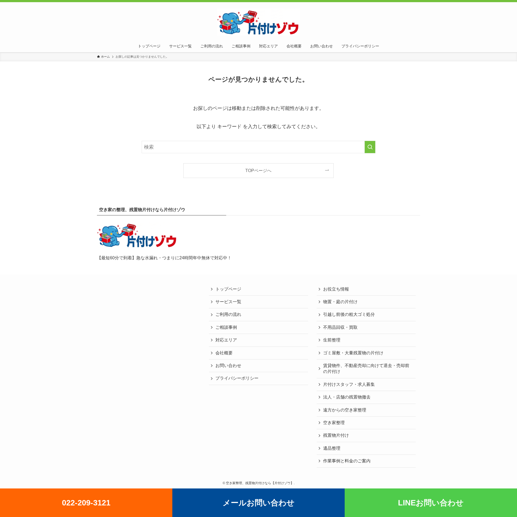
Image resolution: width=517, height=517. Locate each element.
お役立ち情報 (336, 289)
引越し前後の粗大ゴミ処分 (349, 314)
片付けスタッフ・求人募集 (349, 384)
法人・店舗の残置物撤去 (347, 397)
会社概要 (224, 353)
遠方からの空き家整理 (344, 410)
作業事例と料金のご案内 (347, 461)
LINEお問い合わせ (431, 502)
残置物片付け (336, 435)
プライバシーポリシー (236, 378)
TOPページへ (258, 170)
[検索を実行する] (370, 147)
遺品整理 (331, 448)
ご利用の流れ (228, 314)
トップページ (228, 289)
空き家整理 (334, 422)
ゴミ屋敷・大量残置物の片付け (353, 353)
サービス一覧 (228, 301)
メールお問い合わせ (259, 502)
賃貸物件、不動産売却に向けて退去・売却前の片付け (366, 368)
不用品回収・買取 (340, 327)
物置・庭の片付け (340, 301)
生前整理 (331, 340)
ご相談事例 (226, 327)
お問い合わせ (228, 365)
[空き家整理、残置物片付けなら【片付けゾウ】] (258, 22)
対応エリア (226, 340)
